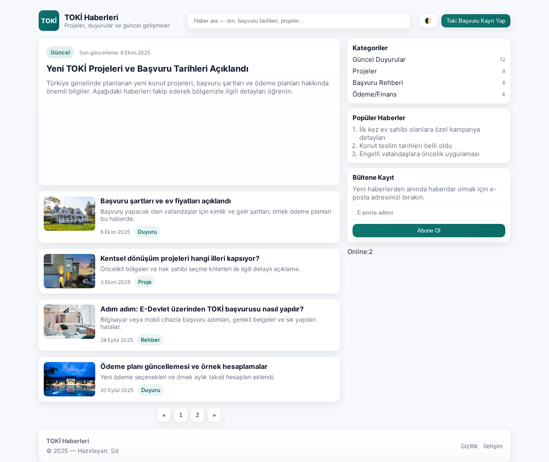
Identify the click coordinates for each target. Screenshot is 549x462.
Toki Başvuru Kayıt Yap (475, 21)
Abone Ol (428, 230)
